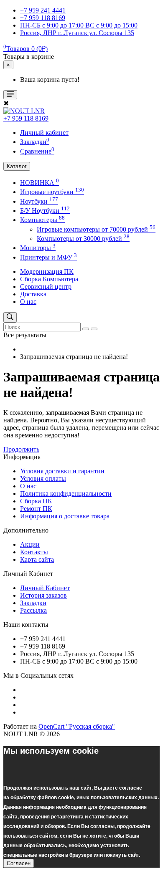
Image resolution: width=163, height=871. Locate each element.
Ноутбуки (39, 201)
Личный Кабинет (45, 587)
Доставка (33, 294)
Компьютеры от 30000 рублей (83, 238)
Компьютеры (42, 219)
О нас (28, 301)
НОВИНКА (39, 182)
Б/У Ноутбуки (45, 210)
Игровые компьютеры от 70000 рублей (96, 229)
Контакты (34, 551)
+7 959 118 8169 (25, 118)
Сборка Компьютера (49, 279)
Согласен (19, 863)
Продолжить (21, 449)
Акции (30, 544)
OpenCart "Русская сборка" (76, 726)
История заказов (43, 595)
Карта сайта (37, 559)
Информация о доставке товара (65, 516)
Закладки (33, 602)
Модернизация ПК (47, 271)
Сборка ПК (36, 501)
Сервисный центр (45, 286)
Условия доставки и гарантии (62, 471)
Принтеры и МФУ (48, 257)
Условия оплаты (43, 478)
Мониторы (38, 247)
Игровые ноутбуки (52, 191)
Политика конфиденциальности (66, 493)
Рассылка (33, 610)
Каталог (17, 166)
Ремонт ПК (36, 508)
